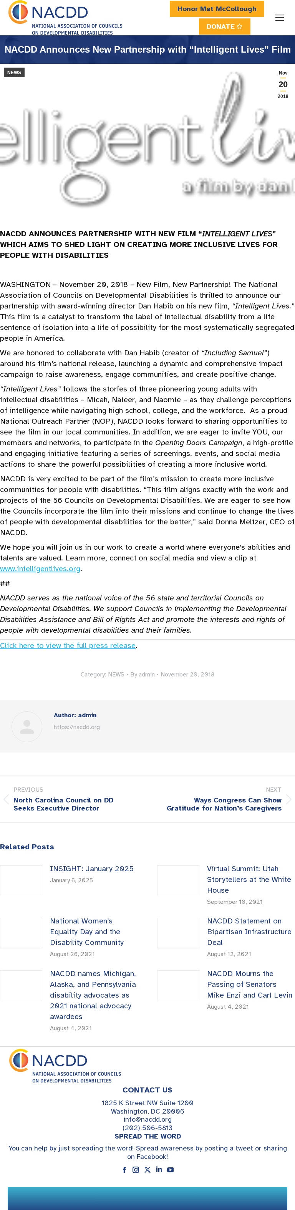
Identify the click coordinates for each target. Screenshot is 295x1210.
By (142, 674)
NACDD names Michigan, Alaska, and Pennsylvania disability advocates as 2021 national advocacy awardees (93, 995)
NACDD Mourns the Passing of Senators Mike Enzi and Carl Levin (249, 984)
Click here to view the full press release (68, 645)
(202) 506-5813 (147, 1128)
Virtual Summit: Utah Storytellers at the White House (249, 879)
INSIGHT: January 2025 (92, 869)
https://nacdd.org (77, 727)
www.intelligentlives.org (40, 569)
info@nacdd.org (147, 1119)
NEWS (14, 72)
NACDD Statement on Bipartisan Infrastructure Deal (249, 931)
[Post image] (21, 880)
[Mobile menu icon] (279, 17)
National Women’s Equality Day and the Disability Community (87, 931)
